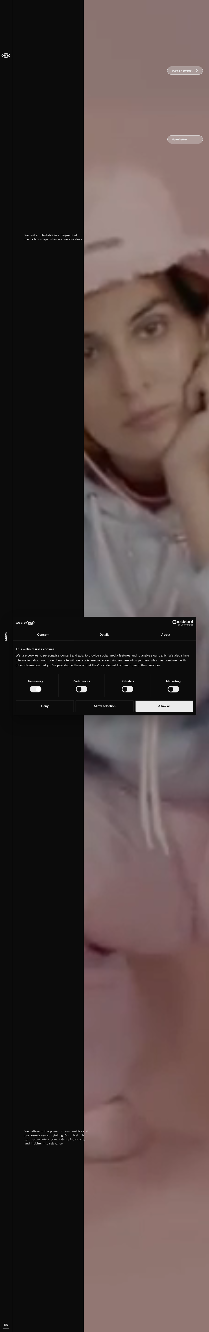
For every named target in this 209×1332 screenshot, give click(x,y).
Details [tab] (105, 634)
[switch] (81, 689)
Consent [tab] (43, 634)
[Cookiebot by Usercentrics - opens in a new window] (175, 623)
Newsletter (179, 139)
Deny (45, 706)
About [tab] (165, 634)
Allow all (164, 706)
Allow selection (105, 706)
